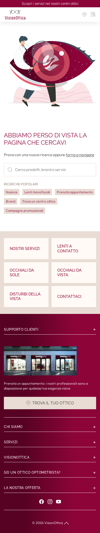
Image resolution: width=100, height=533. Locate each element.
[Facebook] (41, 502)
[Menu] (93, 14)
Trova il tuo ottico (53, 402)
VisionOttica (53, 523)
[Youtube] (58, 502)
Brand (10, 201)
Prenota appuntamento (75, 192)
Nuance (11, 192)
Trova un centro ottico (38, 201)
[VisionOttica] (15, 14)
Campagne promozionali (24, 210)
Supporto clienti (21, 329)
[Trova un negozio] (84, 14)
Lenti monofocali (37, 192)
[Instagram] (50, 502)
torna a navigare (80, 154)
